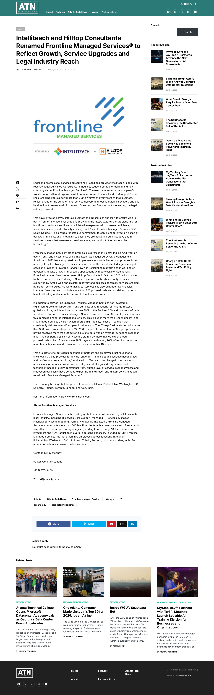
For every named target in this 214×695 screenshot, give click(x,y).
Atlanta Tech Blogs (132, 672)
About (74, 679)
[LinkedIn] (181, 12)
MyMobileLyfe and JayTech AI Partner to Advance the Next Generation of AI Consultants (179, 58)
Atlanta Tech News (56, 499)
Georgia (110, 499)
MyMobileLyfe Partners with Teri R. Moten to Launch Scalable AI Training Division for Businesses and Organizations (174, 617)
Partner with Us (106, 679)
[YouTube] (195, 12)
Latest (21, 29)
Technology (40, 504)
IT (121, 499)
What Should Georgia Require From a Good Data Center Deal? (181, 102)
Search (155, 25)
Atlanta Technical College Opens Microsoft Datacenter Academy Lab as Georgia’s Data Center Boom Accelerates (35, 615)
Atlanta (37, 499)
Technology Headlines (63, 504)
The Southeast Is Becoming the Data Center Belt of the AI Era (182, 123)
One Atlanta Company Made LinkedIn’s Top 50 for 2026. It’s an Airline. (83, 611)
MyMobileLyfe (184, 675)
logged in (52, 546)
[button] (186, 3)
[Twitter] (174, 12)
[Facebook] (168, 12)
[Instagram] (188, 12)
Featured (20, 602)
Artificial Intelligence (167, 602)
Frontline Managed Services (86, 499)
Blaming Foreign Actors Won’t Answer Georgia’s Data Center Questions (180, 81)
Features (114, 602)
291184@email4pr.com (46, 479)
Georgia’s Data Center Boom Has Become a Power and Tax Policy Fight (179, 145)
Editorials (67, 602)
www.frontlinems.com (77, 396)
